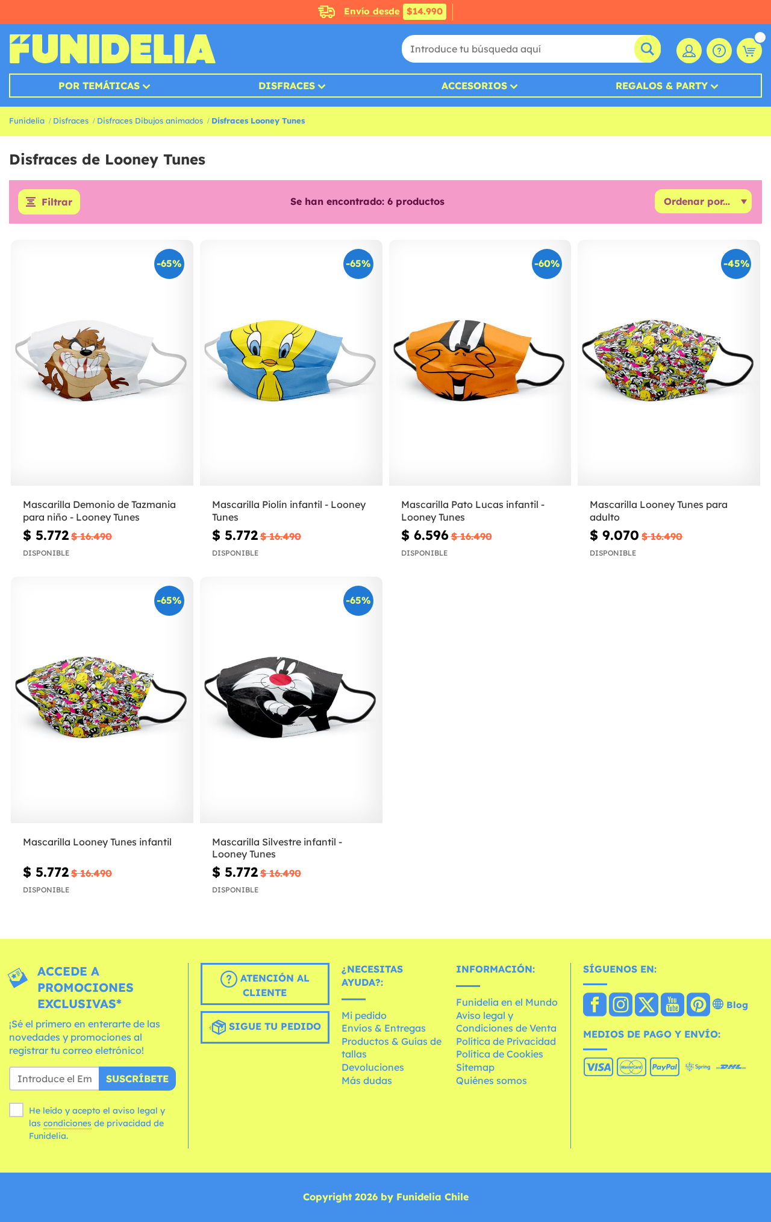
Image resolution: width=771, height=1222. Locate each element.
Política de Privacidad (506, 1041)
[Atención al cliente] (719, 50)
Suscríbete (137, 1079)
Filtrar (57, 202)
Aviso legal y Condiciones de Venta (506, 1022)
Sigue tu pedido (273, 1027)
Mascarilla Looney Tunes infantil (97, 842)
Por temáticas (99, 85)
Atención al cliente (273, 986)
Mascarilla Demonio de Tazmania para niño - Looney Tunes (99, 510)
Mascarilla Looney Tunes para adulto (659, 510)
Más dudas (367, 1080)
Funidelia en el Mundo (507, 1002)
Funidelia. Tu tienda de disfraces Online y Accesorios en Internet (112, 48)
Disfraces (286, 85)
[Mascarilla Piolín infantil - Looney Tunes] (291, 363)
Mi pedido (364, 1015)
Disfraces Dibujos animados (150, 120)
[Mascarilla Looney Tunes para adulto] (669, 363)
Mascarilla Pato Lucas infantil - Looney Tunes (473, 510)
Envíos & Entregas (384, 1028)
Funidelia (27, 120)
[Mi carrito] (749, 50)
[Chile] (595, 1005)
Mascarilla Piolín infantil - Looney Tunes (289, 510)
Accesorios (474, 85)
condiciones (67, 1123)
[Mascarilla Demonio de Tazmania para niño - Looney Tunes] (102, 363)
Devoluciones (373, 1067)
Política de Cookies (499, 1054)
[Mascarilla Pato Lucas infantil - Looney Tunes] (480, 363)
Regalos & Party (662, 85)
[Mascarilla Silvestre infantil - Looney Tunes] (291, 700)
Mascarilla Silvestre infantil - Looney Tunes (277, 848)
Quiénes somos (491, 1080)
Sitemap (475, 1067)
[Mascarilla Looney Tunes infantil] (102, 700)
